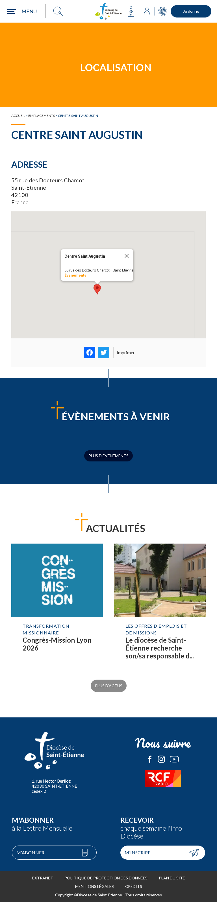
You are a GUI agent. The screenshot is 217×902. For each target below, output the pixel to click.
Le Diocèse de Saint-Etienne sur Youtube (174, 759)
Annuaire (147, 11)
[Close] (126, 256)
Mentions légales (94, 886)
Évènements (75, 275)
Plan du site (172, 877)
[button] (97, 289)
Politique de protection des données (105, 877)
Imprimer (126, 352)
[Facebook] (89, 352)
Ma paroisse (131, 11)
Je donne (191, 11)
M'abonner (30, 852)
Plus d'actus (108, 685)
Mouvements (163, 11)
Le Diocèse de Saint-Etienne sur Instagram (161, 759)
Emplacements (41, 115)
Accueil (18, 115)
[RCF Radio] (162, 778)
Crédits (133, 886)
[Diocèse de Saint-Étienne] (108, 11)
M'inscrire (137, 852)
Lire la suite (57, 607)
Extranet (42, 877)
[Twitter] (103, 352)
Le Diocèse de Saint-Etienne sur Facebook (149, 759)
